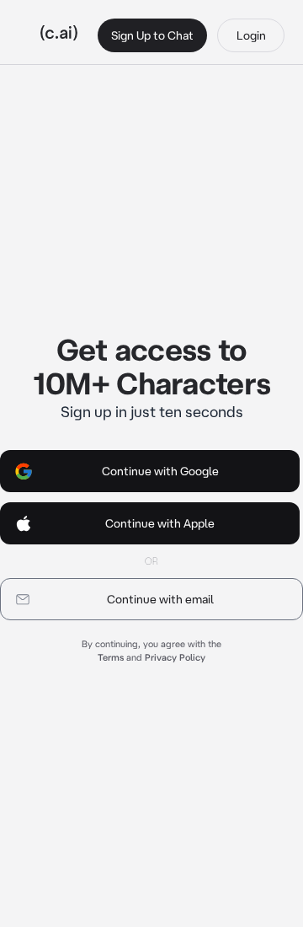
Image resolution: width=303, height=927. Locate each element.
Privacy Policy (175, 657)
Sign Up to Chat (152, 35)
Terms (111, 657)
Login (251, 35)
